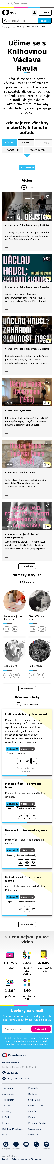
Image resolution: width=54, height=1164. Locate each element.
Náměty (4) (13, 149)
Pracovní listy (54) (37, 149)
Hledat (45, 20)
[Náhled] (28, 761)
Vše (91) (9, 142)
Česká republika (23, 26)
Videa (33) (26, 142)
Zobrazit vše (27, 566)
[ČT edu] (9, 13)
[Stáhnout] (20, 761)
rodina (42, 26)
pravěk (35, 26)
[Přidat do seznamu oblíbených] (48, 196)
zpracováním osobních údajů (34, 1043)
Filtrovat (29, 167)
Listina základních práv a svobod (26, 714)
